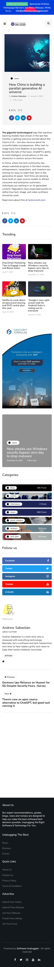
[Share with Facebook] (11, 117)
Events (5, 853)
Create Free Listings (12, 918)
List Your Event (9, 923)
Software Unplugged (28, 948)
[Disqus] (27, 756)
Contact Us (7, 875)
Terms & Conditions (12, 886)
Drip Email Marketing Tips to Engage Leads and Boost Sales (14, 265)
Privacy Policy (9, 880)
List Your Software (11, 912)
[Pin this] (29, 117)
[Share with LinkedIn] (23, 117)
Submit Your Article (11, 901)
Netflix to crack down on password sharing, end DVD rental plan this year (14, 304)
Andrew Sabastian (19, 96)
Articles (8, 655)
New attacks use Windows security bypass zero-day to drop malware (38, 266)
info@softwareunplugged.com (32, 10)
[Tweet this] (17, 117)
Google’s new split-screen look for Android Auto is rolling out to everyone (39, 305)
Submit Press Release (13, 907)
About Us (7, 869)
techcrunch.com (36, 200)
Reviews (6, 848)
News (5, 842)
